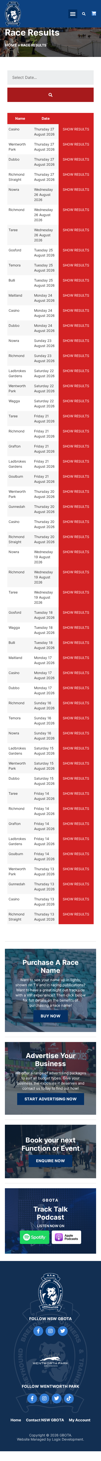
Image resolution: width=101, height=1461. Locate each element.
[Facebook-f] (38, 1331)
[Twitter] (63, 1331)
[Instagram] (50, 1331)
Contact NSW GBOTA (45, 1420)
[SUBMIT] (50, 95)
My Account (79, 1420)
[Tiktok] (69, 1398)
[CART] (94, 13)
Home (11, 45)
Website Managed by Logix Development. (50, 1439)
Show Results (76, 129)
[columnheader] (20, 118)
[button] (72, 13)
